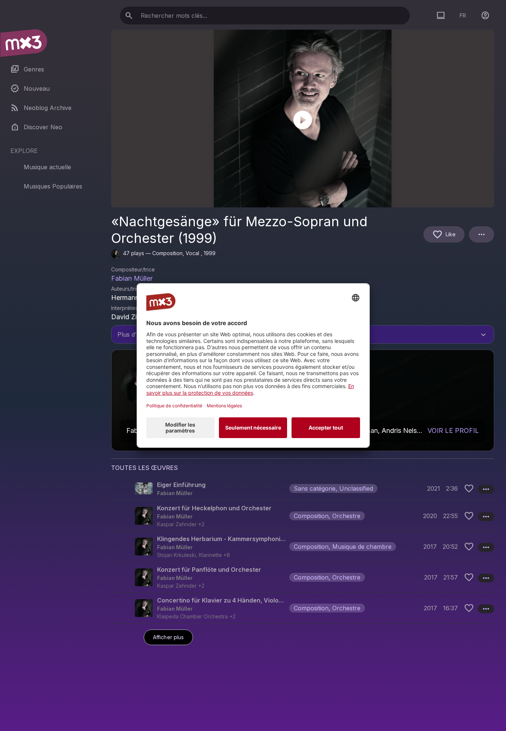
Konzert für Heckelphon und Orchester (214, 508)
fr (463, 15)
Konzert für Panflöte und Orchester (209, 569)
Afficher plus (168, 637)
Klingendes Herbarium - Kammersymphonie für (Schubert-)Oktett (221, 539)
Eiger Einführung (181, 484)
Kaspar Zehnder (177, 524)
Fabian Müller (132, 278)
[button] (302, 488)
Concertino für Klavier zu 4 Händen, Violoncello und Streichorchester (221, 600)
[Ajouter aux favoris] (469, 488)
